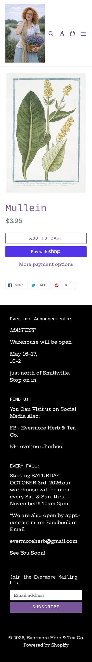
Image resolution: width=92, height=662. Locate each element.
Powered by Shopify (46, 645)
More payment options (46, 264)
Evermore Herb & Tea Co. (55, 637)
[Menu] (83, 33)
